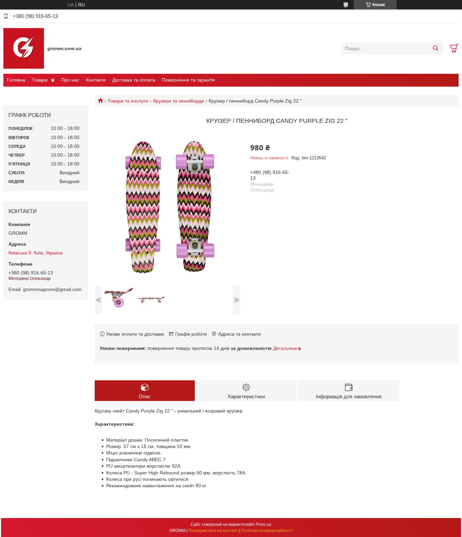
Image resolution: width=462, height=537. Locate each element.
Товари (40, 80)
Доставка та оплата (133, 80)
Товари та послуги (128, 101)
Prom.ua (263, 524)
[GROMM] (23, 48)
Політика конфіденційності (267, 530)
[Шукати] (435, 48)
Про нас (70, 80)
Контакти (96, 80)
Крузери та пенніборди (178, 101)
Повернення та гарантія (188, 80)
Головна (16, 80)
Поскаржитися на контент (213, 530)
